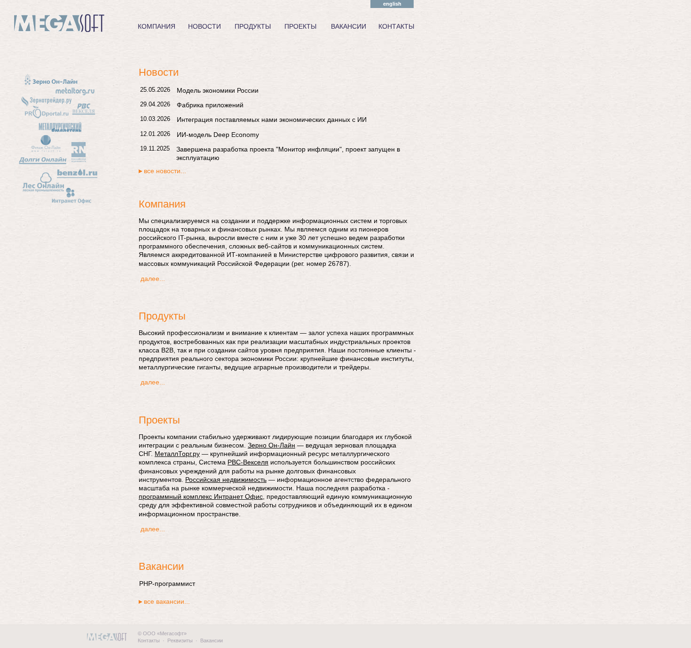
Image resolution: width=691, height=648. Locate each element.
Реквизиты (180, 640)
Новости (159, 72)
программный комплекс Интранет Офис (201, 496)
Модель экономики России (218, 90)
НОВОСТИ (204, 26)
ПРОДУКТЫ (253, 26)
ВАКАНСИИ (348, 26)
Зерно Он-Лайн (271, 445)
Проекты (159, 420)
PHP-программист (167, 583)
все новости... (165, 171)
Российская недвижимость (226, 479)
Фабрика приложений (210, 105)
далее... (153, 278)
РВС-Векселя (248, 462)
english (392, 4)
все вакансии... (167, 601)
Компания (162, 204)
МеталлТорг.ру (177, 453)
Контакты (149, 640)
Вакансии (161, 566)
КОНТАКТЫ (396, 26)
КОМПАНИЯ (156, 26)
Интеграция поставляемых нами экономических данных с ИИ (272, 119)
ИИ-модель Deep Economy (218, 134)
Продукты (162, 316)
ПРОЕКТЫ (300, 26)
